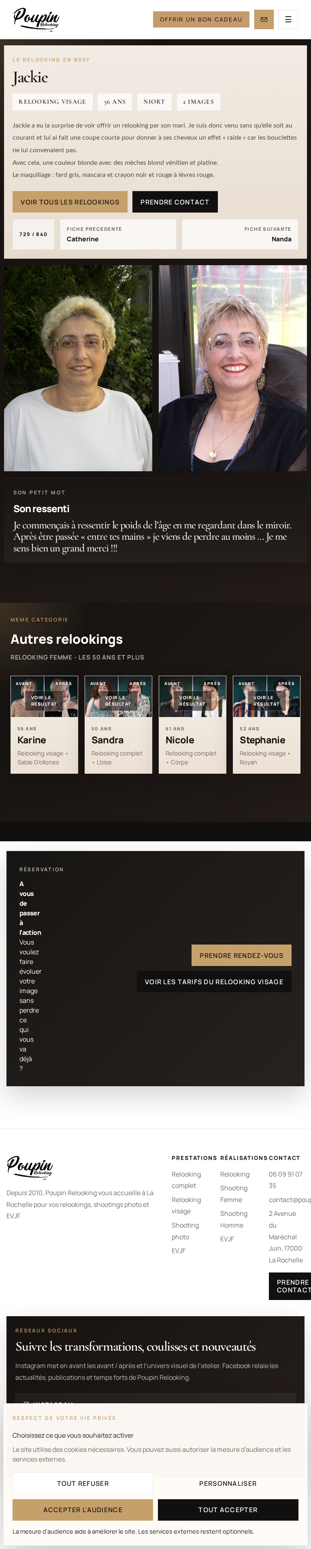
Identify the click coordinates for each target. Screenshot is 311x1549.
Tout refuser (83, 1483)
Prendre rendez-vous (241, 955)
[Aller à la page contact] (264, 19)
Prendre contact (175, 202)
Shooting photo (185, 1231)
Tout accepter (228, 1509)
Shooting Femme (233, 1193)
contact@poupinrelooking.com (287, 1199)
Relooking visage (186, 1205)
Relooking (234, 1174)
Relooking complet (186, 1180)
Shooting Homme (233, 1219)
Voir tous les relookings (70, 202)
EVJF (178, 1250)
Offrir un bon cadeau (201, 19)
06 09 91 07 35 (285, 1180)
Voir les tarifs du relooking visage (214, 981)
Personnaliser (228, 1483)
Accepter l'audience (83, 1509)
